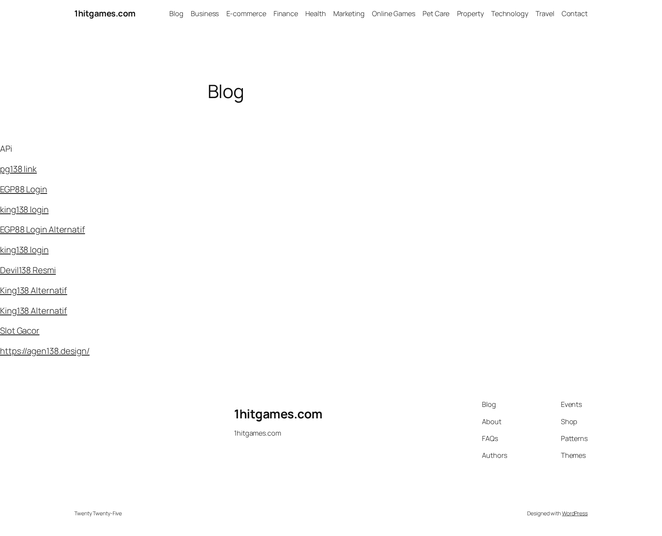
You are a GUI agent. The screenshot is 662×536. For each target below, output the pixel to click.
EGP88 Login (23, 189)
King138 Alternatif (33, 290)
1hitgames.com (105, 13)
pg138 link (18, 169)
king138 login (24, 209)
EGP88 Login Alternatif (42, 229)
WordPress (575, 513)
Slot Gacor (19, 330)
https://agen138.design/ (45, 351)
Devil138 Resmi (28, 270)
